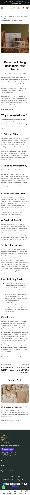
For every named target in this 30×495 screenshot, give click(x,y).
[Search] (23, 8)
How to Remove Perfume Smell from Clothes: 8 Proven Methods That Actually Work (14, 406)
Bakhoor (3, 77)
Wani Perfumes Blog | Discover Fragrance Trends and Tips (14, 17)
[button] (4, 2)
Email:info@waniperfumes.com (10, 445)
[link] (7, 356)
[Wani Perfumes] (15, 8)
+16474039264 (5, 443)
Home (2, 14)
